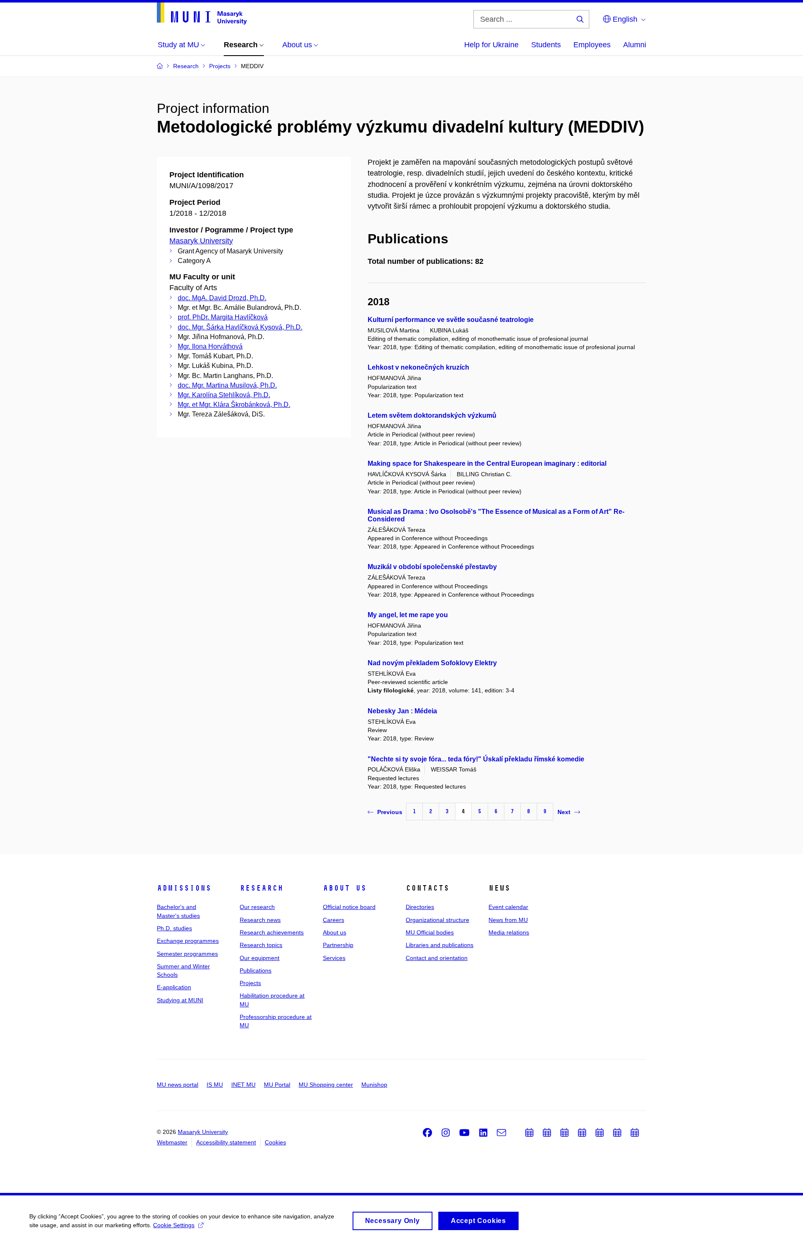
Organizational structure (437, 920)
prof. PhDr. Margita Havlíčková (223, 317)
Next (563, 812)
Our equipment (259, 958)
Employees (592, 45)
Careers (333, 920)
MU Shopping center (326, 1084)
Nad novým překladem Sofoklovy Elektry (432, 662)
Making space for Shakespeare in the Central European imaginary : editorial (487, 463)
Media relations (508, 932)
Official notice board (349, 907)
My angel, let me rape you (408, 614)
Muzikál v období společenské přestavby (432, 566)
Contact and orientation (437, 958)
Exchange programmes (188, 940)
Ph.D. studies (174, 928)
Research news (260, 920)
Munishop (374, 1084)
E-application (174, 987)
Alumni (634, 45)
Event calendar (508, 907)
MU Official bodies (430, 932)
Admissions (184, 888)
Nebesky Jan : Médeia (402, 711)
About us (344, 888)
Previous (389, 812)
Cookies (275, 1142)
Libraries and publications (439, 945)
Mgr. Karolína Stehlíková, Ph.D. (224, 394)
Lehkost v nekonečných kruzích (418, 367)
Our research (257, 907)
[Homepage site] (202, 14)
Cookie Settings (173, 1225)
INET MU (243, 1084)
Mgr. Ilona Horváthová (210, 346)
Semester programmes (187, 953)
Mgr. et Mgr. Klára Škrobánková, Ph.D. (234, 404)
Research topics (261, 945)
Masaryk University (201, 241)
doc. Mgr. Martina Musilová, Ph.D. (227, 385)
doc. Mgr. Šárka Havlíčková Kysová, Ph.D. (240, 327)
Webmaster (172, 1142)
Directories (420, 907)
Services (334, 958)
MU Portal (277, 1084)
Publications (255, 970)
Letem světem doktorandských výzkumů (432, 415)
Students (546, 45)
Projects (250, 983)
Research (261, 888)
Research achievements (272, 932)
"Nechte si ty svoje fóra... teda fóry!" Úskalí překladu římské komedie (476, 759)
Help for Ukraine (491, 45)
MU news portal (177, 1084)
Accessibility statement (226, 1142)
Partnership (338, 945)
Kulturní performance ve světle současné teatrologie (451, 319)
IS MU (215, 1084)
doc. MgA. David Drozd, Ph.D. (222, 297)
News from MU (508, 920)
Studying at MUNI (180, 1000)
